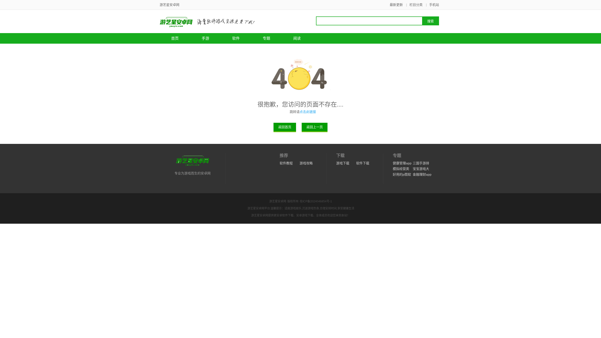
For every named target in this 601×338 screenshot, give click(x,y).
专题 (266, 38)
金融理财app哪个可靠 (422, 175)
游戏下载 (342, 163)
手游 (205, 38)
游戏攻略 (306, 163)
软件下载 (362, 163)
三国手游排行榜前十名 (421, 163)
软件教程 (286, 163)
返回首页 (284, 127)
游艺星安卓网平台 (258, 208)
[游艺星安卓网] (196, 21)
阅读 (297, 38)
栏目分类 (416, 5)
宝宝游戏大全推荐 (421, 169)
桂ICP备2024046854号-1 (316, 201)
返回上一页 (314, 127)
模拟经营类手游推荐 (401, 169)
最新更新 (396, 5)
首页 (175, 38)
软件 (236, 38)
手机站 (434, 5)
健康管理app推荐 (402, 163)
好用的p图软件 (402, 175)
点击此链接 (308, 112)
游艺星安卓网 (277, 201)
